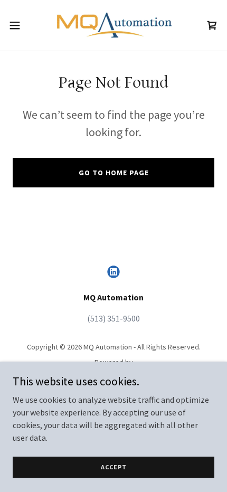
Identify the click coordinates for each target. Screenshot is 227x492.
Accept (114, 467)
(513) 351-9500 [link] (113, 318)
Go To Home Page (114, 172)
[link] (113, 25)
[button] (20, 25)
